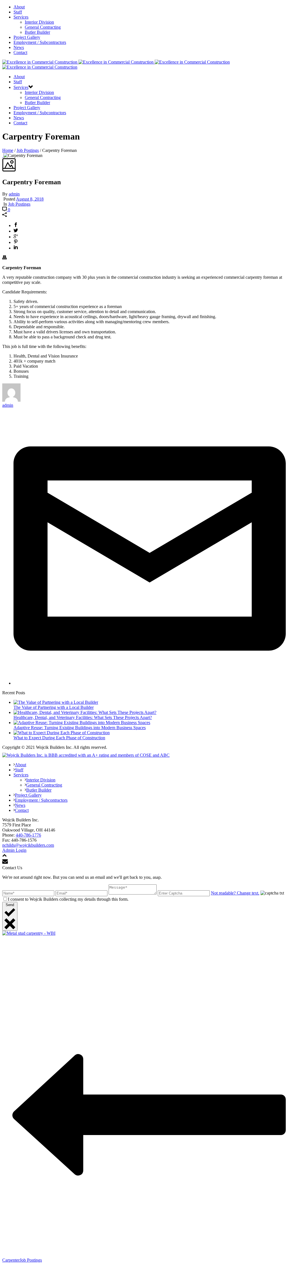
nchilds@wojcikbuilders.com (28, 845)
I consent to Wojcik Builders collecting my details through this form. (68, 899)
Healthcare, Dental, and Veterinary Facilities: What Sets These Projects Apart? (83, 717)
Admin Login (14, 850)
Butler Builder (37, 32)
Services (21, 17)
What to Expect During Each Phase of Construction (59, 737)
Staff (18, 12)
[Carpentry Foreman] (2, 155)
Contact (20, 52)
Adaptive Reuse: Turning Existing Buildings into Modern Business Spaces (80, 727)
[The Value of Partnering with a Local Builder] (56, 702)
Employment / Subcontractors (40, 42)
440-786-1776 (28, 835)
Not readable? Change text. (235, 893)
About (19, 7)
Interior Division (39, 22)
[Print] (4, 258)
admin (14, 194)
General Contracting (43, 27)
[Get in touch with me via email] (150, 683)
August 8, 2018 (30, 199)
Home (7, 150)
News (19, 47)
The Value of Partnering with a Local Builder (54, 707)
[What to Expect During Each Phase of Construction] (62, 732)
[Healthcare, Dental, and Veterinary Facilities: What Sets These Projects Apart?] (85, 712)
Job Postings (28, 150)
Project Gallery (27, 37)
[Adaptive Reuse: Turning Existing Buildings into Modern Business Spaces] (82, 722)
